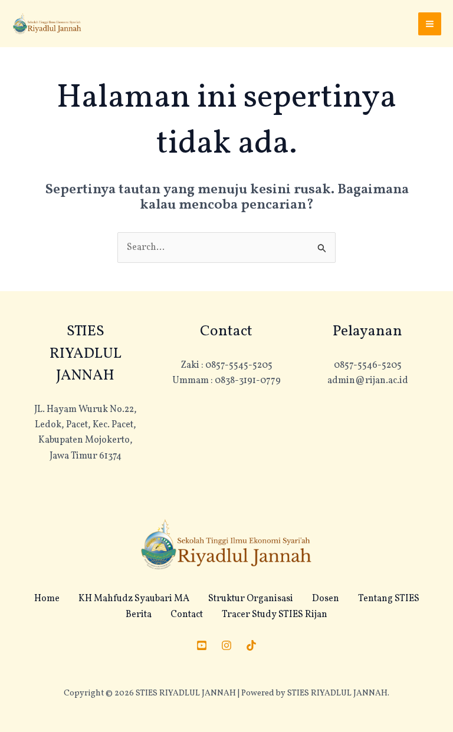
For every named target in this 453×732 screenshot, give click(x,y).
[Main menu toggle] (429, 23)
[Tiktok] (251, 645)
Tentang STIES (388, 598)
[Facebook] (201, 645)
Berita (139, 614)
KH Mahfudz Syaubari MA (133, 598)
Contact (186, 614)
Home (47, 598)
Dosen (325, 598)
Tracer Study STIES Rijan (274, 614)
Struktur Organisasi (250, 598)
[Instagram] (226, 645)
